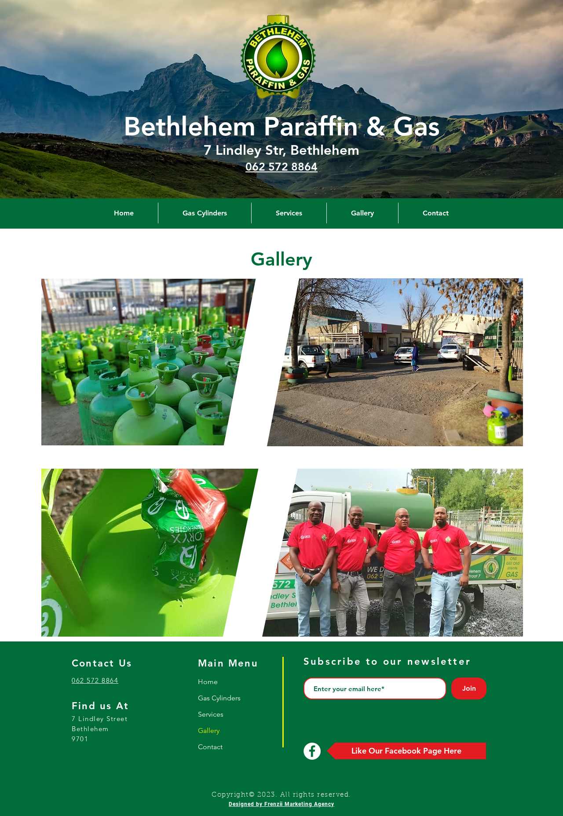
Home (208, 682)
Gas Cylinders (219, 698)
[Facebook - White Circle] (312, 751)
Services (210, 714)
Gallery (208, 730)
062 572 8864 (281, 166)
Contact (210, 747)
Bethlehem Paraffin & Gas (282, 126)
